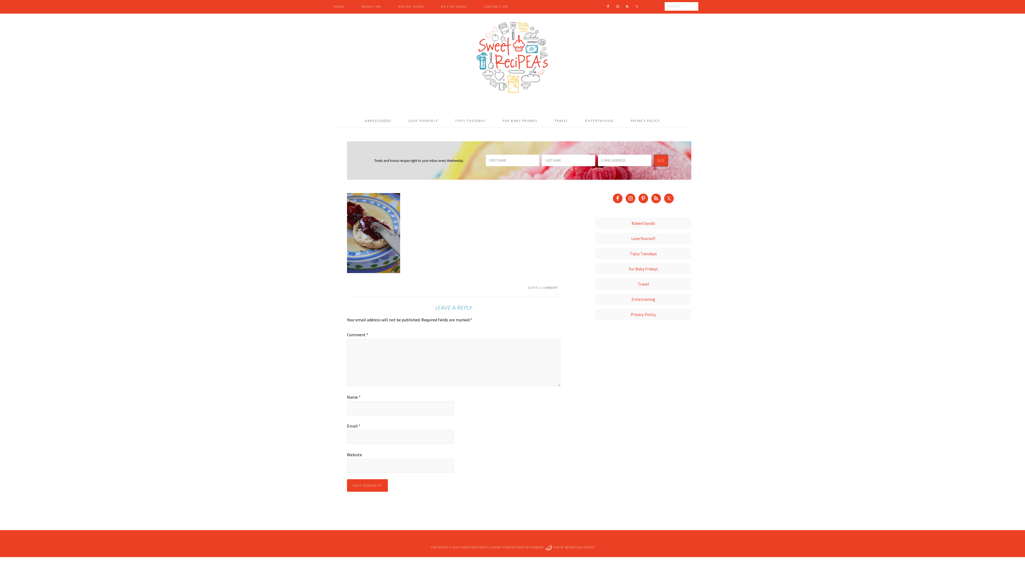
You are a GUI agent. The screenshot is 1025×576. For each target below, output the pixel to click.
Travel (643, 284)
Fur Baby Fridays (643, 268)
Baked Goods (643, 223)
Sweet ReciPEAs (512, 57)
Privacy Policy (643, 314)
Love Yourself (643, 238)
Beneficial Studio (579, 547)
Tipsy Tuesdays (643, 253)
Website (354, 454)
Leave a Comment (543, 287)
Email (353, 426)
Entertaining (643, 299)
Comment (357, 334)
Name (354, 397)
